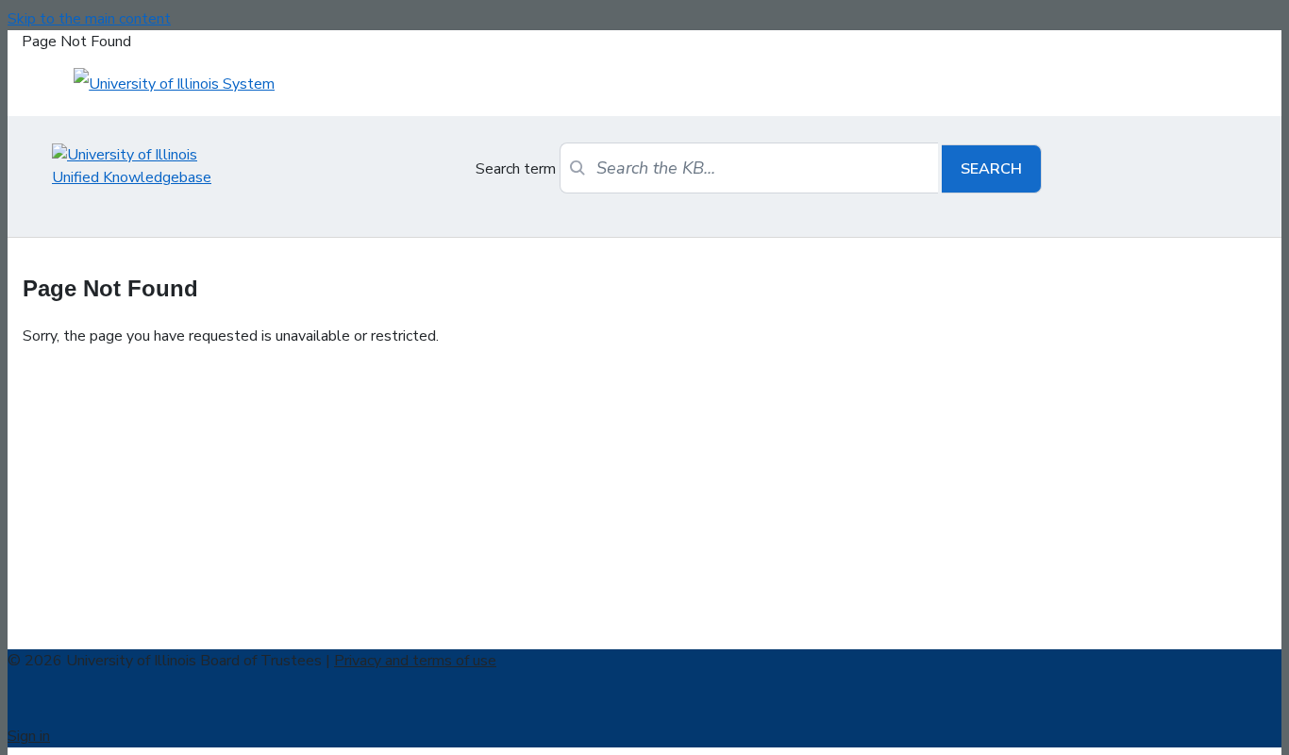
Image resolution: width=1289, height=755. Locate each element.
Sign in (29, 736)
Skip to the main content (89, 18)
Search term (516, 169)
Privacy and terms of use (415, 660)
